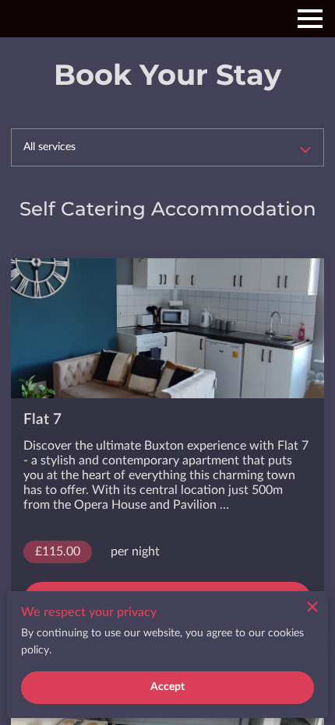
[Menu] (310, 18)
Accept (167, 686)
